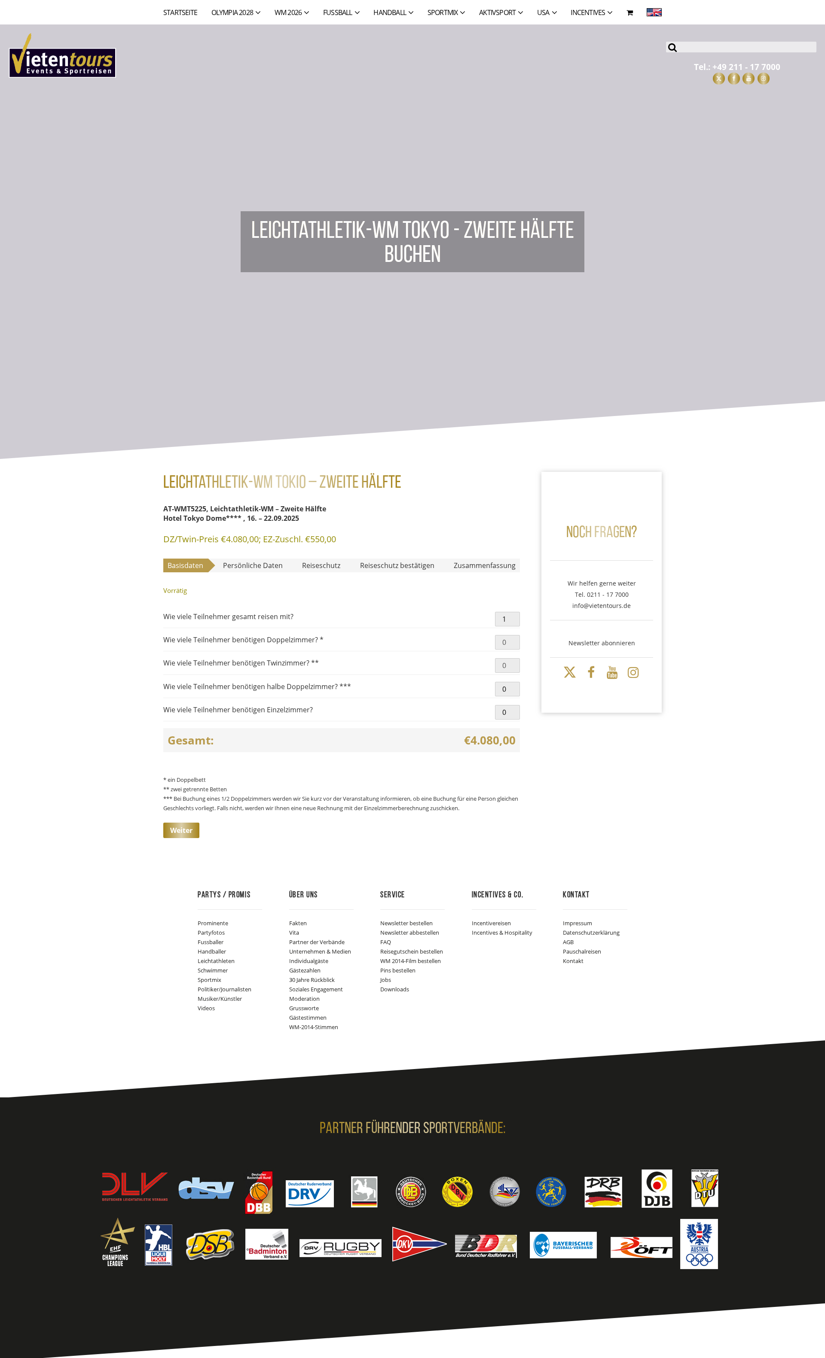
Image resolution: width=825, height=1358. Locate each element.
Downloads (394, 989)
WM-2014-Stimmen (313, 1027)
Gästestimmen (308, 1017)
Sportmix (209, 980)
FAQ (385, 942)
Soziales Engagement (316, 989)
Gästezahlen (305, 970)
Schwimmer (213, 970)
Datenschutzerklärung (591, 932)
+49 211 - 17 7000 (746, 67)
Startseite (180, 12)
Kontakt (573, 961)
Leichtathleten (216, 961)
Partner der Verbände (317, 942)
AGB (568, 942)
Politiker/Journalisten (224, 989)
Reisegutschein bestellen (411, 951)
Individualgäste (308, 961)
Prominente (213, 923)
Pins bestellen (398, 970)
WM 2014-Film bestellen (410, 961)
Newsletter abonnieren (601, 643)
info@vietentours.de (601, 606)
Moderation (304, 999)
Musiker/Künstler (220, 999)
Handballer (212, 951)
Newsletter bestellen (406, 923)
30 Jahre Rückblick (312, 980)
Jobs (385, 980)
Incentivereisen (491, 923)
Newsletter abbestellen (409, 932)
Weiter (181, 830)
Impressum (577, 923)
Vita (294, 932)
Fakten (298, 923)
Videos (206, 1008)
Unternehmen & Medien (320, 951)
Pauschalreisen (582, 951)
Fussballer (210, 942)
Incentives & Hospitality (502, 932)
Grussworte (304, 1008)
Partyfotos (211, 932)
